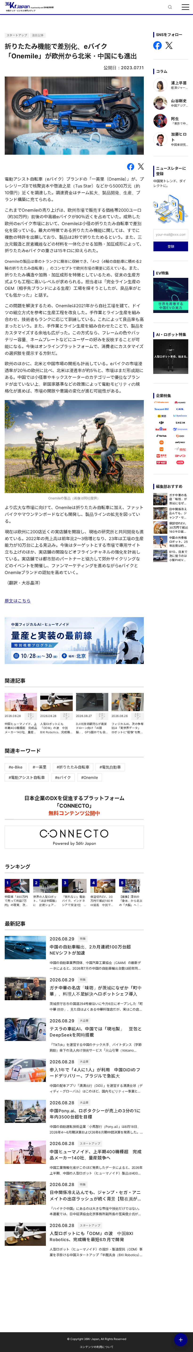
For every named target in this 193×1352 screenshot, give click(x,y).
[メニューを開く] (185, 7)
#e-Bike (15, 767)
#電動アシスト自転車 (27, 777)
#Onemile (89, 777)
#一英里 (39, 767)
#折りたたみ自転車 (73, 767)
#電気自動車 (110, 767)
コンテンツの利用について (96, 1347)
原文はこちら (18, 600)
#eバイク (63, 777)
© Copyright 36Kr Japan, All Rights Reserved (96, 1339)
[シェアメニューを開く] (180, 1339)
